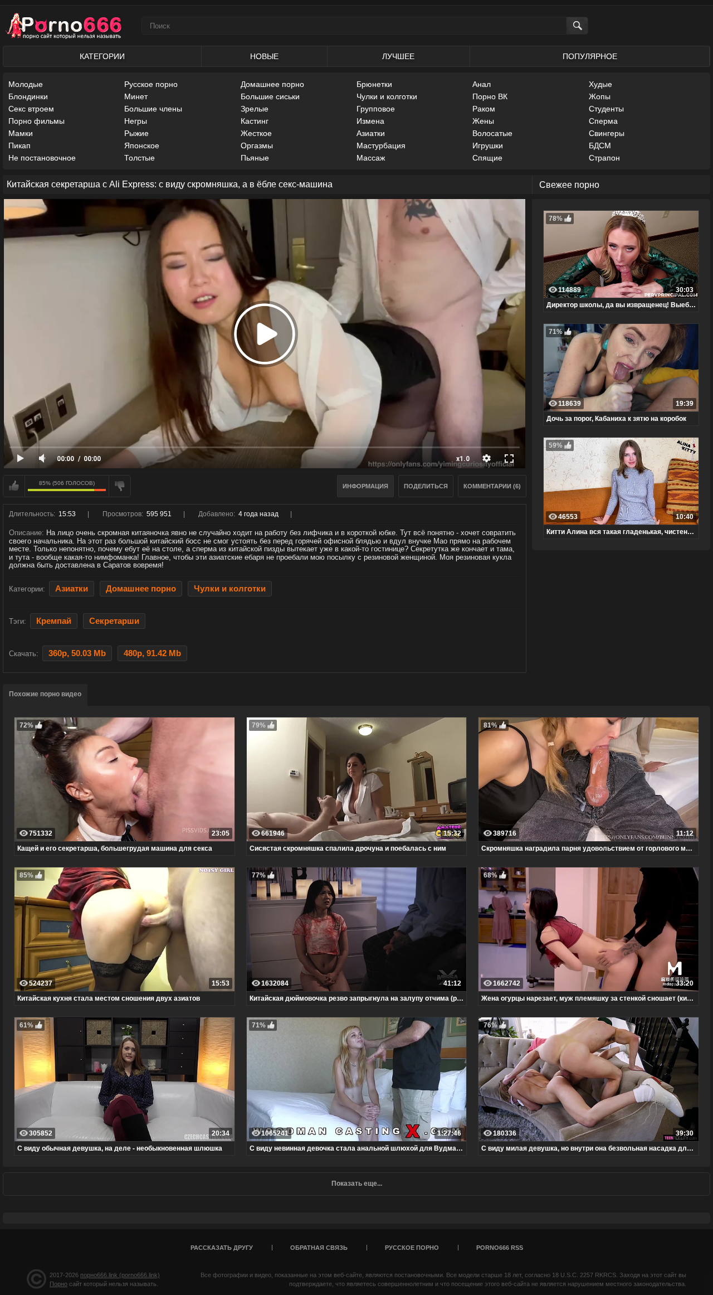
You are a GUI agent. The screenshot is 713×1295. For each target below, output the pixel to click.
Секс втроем (31, 108)
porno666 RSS (499, 1247)
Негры (135, 121)
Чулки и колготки (386, 96)
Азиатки (370, 133)
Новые (264, 56)
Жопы (600, 96)
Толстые (139, 157)
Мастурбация (381, 145)
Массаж (370, 157)
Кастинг (254, 121)
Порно (58, 1284)
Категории (102, 56)
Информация (365, 486)
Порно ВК (489, 96)
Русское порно (151, 84)
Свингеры (606, 133)
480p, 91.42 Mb (152, 653)
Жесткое (256, 133)
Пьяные (255, 157)
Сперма (603, 121)
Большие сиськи (270, 96)
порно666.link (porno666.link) (120, 1275)
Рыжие (136, 133)
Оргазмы (257, 145)
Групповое (375, 108)
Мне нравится (14, 486)
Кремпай (53, 621)
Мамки (20, 133)
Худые (600, 84)
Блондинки (28, 96)
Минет (136, 96)
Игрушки (487, 145)
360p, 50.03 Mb (77, 653)
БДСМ (600, 145)
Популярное (590, 56)
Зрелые (254, 108)
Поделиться (426, 486)
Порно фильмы (36, 121)
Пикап (19, 145)
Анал (481, 84)
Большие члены (153, 108)
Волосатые (492, 133)
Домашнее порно (272, 84)
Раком (483, 108)
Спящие (487, 157)
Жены (483, 121)
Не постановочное (42, 157)
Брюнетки (374, 84)
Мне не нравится (120, 486)
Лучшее (398, 56)
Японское (141, 145)
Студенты (606, 108)
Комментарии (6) (492, 486)
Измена (370, 121)
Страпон (604, 157)
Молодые (25, 84)
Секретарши (114, 621)
